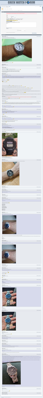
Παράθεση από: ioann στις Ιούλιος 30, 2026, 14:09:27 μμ (6, 355)
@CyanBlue (38, 76)
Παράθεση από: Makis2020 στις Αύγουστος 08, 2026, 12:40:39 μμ (6, 286)
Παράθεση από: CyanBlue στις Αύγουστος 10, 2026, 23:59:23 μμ (6, 110)
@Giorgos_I (3, 76)
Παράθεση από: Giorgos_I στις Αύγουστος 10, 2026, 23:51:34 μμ (6, 105)
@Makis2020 (3, 333)
